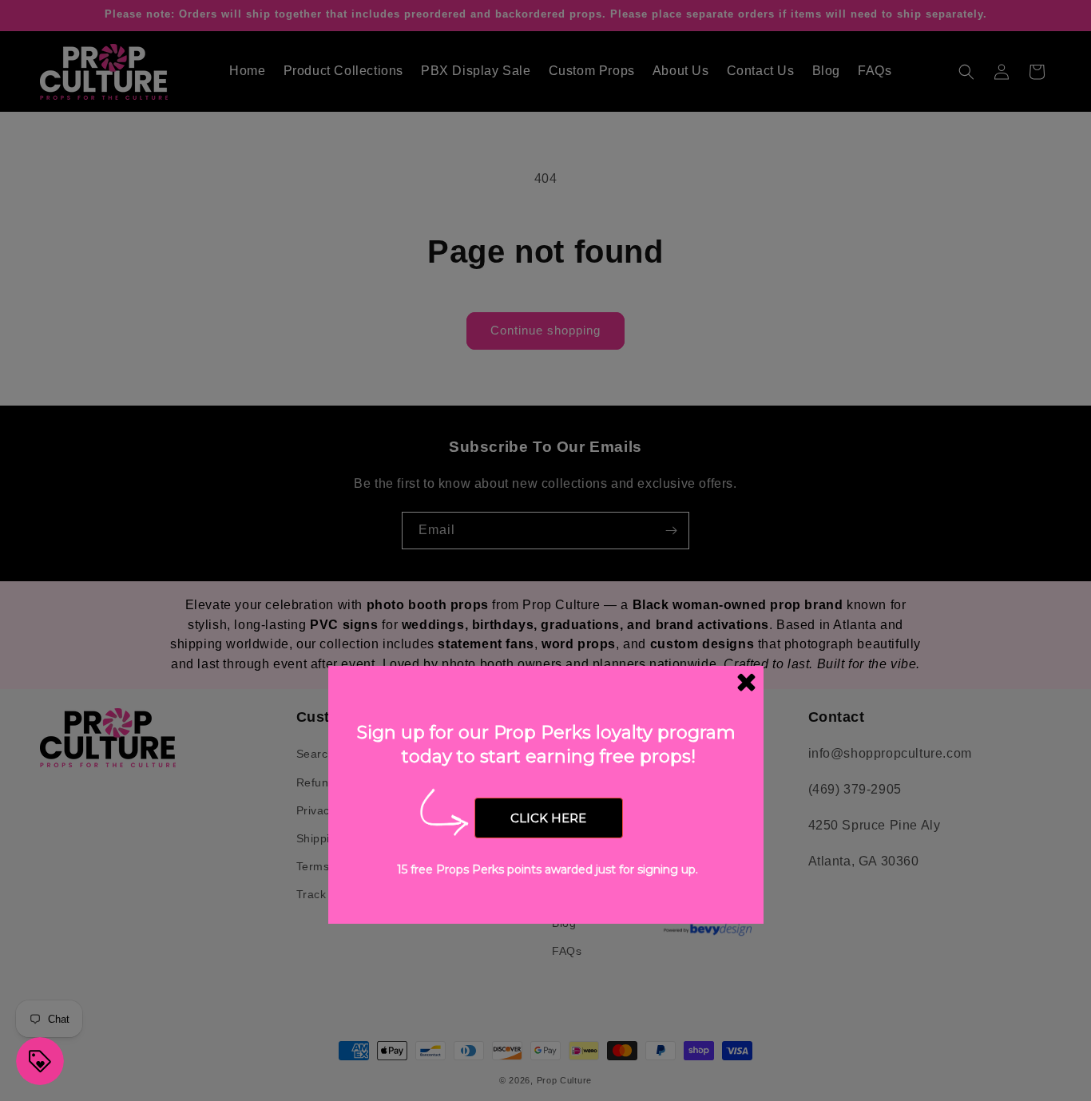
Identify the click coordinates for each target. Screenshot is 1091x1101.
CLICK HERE (548, 818)
